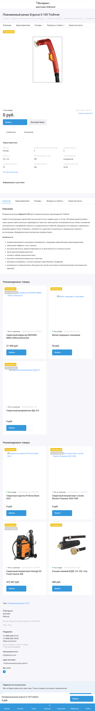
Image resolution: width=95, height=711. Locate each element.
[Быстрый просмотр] (30, 352)
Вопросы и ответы (56, 25)
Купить (12, 352)
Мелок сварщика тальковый (66, 335)
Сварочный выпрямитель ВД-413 (22, 410)
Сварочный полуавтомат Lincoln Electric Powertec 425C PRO (68, 497)
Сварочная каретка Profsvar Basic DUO (22, 497)
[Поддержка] (90, 4)
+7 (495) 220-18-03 (11, 638)
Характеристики (23, 25)
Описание (7, 25)
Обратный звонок (10, 641)
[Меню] (4, 4)
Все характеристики (10, 172)
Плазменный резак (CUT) (18, 603)
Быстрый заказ (37, 122)
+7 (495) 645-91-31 (11, 636)
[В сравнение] (38, 288)
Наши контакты (76, 25)
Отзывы (39, 25)
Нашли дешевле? (85, 113)
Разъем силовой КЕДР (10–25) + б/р (69, 571)
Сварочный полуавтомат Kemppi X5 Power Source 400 (23, 572)
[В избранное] (43, 288)
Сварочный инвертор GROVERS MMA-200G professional (21, 336)
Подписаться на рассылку (14, 685)
